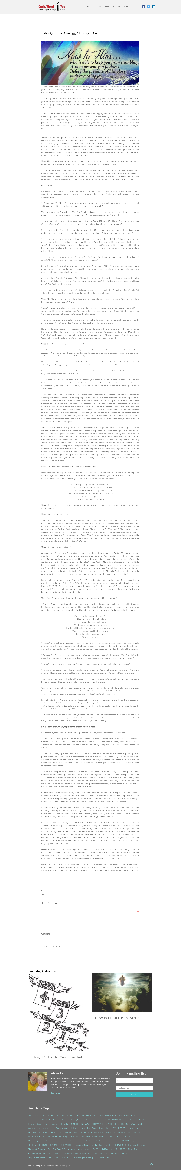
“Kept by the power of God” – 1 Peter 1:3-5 (46, 1157)
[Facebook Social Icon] (143, 6)
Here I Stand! (92, 1128)
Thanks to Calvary (82, 1145)
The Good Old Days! (136, 1145)
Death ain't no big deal (136, 1120)
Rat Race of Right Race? (95, 1141)
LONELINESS (51, 1136)
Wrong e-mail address (119, 1153)
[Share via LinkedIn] (55, 903)
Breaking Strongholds (95, 1120)
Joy (139, 1132)
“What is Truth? (105, 1157)
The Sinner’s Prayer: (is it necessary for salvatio (72, 1149)
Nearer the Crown (112, 1136)
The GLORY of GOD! (117, 1145)
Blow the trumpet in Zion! (59, 1120)
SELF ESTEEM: (113, 1141)
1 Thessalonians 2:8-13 (37, 1120)
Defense (31, 1124)
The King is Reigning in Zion (40, 1149)
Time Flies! (128, 1149)
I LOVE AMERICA (118, 1128)
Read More (55, 1093)
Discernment (42, 1124)
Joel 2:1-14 (87, 1132)
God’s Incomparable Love (66, 1128)
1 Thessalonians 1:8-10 (68, 1115)
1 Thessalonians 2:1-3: (88, 1115)
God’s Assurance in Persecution (41, 1128)
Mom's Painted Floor (94, 1136)
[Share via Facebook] (42, 903)
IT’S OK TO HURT (56, 1132)
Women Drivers (86, 1153)
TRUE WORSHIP (66, 1145)
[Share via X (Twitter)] (49, 903)
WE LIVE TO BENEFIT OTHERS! (56, 1153)
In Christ (68, 1132)
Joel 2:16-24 (99, 1132)
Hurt (107, 1128)
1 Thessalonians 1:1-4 (49, 1115)
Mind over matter (77, 1136)
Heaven (82, 1128)
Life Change (63, 1136)
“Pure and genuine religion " (85, 1157)
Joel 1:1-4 (78, 1132)
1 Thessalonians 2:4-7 (107, 1115)
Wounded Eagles (101, 1153)
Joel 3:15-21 (131, 1132)
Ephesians (53, 1124)
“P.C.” (68, 1157)
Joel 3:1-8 (121, 1132)
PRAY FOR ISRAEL (129, 1136)
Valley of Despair (35, 1153)
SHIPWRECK (125, 1141)
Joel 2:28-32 (110, 1132)
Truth (136, 1149)
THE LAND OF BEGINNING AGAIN (43, 1145)
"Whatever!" (33, 1115)
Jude (43, 894)
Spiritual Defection (140, 1141)
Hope (101, 1128)
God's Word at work (133, 1124)
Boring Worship (77, 1120)
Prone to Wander (77, 1141)
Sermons (45, 891)
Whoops (74, 1153)
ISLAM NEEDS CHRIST (37, 1132)
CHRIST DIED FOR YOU (115, 1120)
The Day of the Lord (99, 1145)
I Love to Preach (133, 1128)
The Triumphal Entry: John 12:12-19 (107, 1149)
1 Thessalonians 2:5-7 (126, 1115)
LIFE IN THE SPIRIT (36, 1136)
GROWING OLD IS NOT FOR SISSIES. (108, 1124)
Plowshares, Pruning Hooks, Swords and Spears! (48, 1141)
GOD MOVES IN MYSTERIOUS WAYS (74, 1124)
